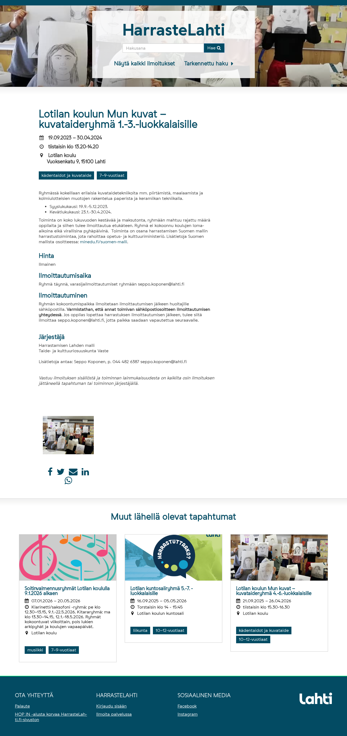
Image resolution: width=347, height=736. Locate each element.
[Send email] (73, 473)
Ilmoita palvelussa (114, 714)
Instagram (188, 714)
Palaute (22, 706)
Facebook (187, 706)
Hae (212, 47)
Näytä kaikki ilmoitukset (144, 63)
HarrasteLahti (173, 30)
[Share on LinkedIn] (85, 473)
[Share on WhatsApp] (68, 482)
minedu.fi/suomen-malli (103, 241)
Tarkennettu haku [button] (207, 63)
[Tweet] (61, 473)
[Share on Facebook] (50, 473)
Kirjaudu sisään (111, 706)
